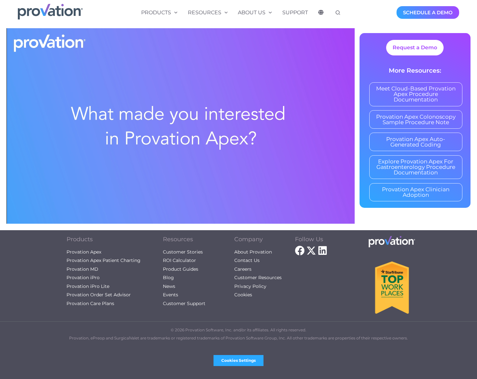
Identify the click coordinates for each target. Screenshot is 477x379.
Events (170, 295)
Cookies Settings (238, 360)
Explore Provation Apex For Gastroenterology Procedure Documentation (415, 167)
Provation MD (82, 269)
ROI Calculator (179, 260)
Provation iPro (83, 277)
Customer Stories (183, 252)
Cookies (243, 295)
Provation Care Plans (90, 303)
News (169, 286)
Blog (168, 277)
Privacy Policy (250, 286)
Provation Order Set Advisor (99, 295)
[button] (174, 12)
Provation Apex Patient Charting (104, 260)
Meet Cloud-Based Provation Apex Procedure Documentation (416, 94)
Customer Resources (258, 277)
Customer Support (184, 303)
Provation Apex (84, 252)
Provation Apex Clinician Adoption (415, 192)
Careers (242, 269)
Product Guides (180, 269)
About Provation (253, 252)
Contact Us (247, 260)
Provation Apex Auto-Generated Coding (415, 142)
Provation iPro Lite (88, 286)
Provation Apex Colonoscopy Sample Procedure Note (416, 119)
